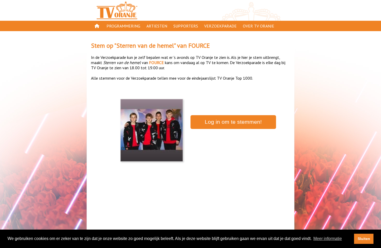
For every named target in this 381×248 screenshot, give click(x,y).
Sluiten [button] (364, 239)
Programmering (123, 26)
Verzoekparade (220, 26)
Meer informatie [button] (327, 238)
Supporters (185, 26)
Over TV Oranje (258, 26)
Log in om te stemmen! (233, 122)
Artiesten (156, 26)
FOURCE (199, 46)
